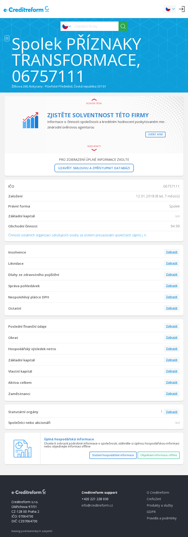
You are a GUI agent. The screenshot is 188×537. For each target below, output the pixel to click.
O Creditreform (158, 492)
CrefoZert (154, 499)
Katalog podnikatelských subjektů (31, 531)
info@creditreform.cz (97, 505)
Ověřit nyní (155, 134)
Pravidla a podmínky (162, 518)
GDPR (151, 512)
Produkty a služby (160, 505)
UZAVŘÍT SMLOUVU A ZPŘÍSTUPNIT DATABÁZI (94, 168)
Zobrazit (171, 252)
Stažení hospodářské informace (113, 455)
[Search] (123, 26)
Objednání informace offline (158, 455)
